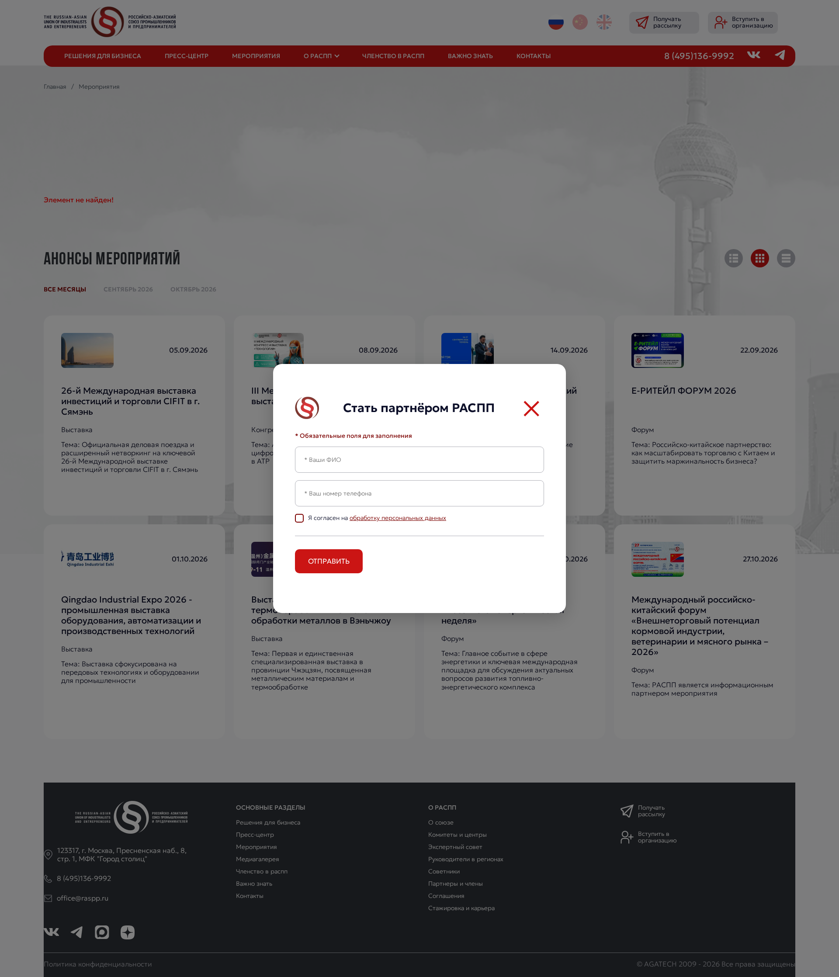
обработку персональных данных (398, 518)
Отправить (329, 561)
